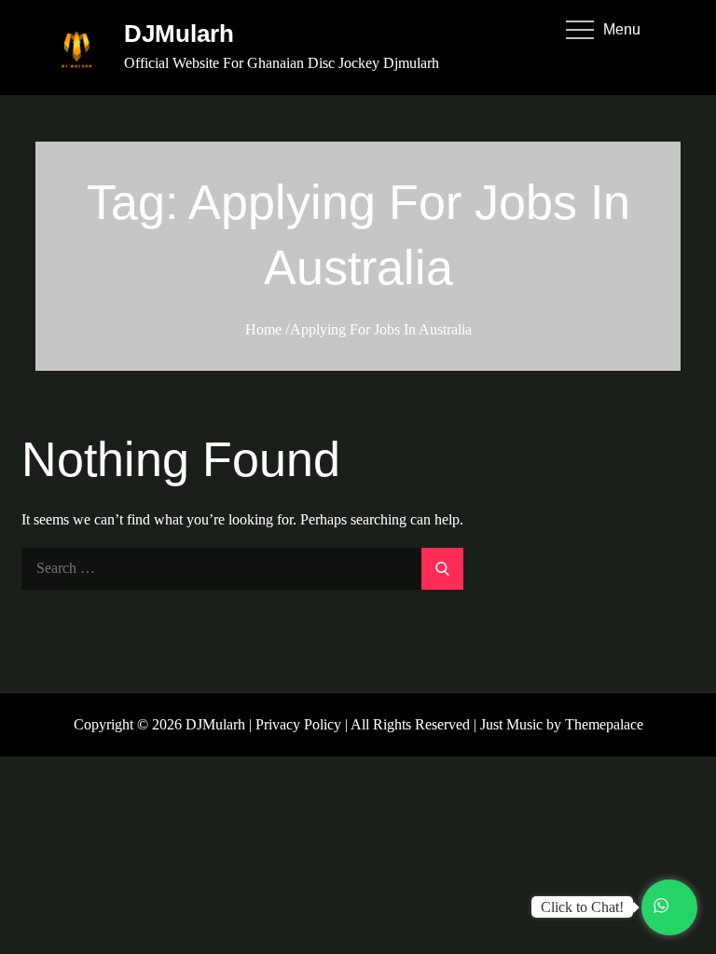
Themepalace (604, 724)
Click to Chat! (582, 907)
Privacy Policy (298, 724)
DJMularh (179, 34)
